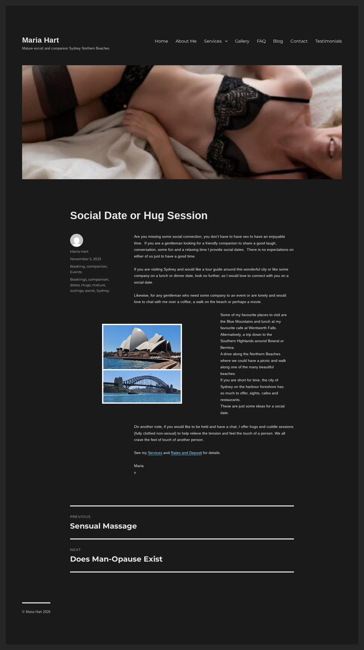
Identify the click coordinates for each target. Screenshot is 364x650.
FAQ (261, 41)
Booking (77, 266)
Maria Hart (40, 40)
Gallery (242, 41)
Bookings (78, 279)
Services (213, 41)
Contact (299, 41)
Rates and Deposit (186, 453)
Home (161, 41)
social (90, 290)
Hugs (86, 285)
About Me (186, 41)
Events (76, 272)
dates (75, 285)
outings (76, 290)
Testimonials (328, 41)
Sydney (102, 290)
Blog (278, 41)
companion (97, 266)
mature (98, 285)
